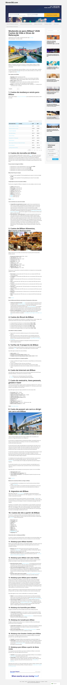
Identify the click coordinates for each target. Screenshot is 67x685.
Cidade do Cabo (13, 531)
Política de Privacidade (31, 681)
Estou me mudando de (51, 149)
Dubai (11, 195)
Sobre (23, 681)
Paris (11, 196)
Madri (30, 155)
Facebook (42, 681)
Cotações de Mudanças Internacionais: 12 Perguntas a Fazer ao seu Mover (53, 105)
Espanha (18, 71)
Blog (20, 681)
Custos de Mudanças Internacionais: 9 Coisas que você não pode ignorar (53, 80)
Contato (26, 681)
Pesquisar (30, 121)
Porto (17, 123)
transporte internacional (21, 96)
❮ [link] (27, 150)
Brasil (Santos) (11, 140)
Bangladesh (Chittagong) (13, 138)
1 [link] (29, 150)
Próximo (55, 159)
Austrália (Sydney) (12, 133)
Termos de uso (38, 681)
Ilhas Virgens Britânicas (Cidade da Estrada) (17, 142)
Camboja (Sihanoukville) (13, 147)
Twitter (46, 681)
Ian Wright (31, 37)
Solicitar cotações (51, 15)
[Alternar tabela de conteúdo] (17, 89)
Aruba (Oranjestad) (12, 130)
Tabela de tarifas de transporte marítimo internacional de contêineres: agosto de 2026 (53, 42)
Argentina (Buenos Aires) (13, 128)
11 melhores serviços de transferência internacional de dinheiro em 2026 (53, 67)
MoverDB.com (12, 2)
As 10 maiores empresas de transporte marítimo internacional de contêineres (53, 117)
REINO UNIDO (13, 656)
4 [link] (34, 150)
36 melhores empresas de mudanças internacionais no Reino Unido (53, 130)
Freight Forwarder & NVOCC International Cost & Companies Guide (53, 92)
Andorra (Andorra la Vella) (13, 126)
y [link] (39, 150)
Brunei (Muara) (12, 145)
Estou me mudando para (52, 153)
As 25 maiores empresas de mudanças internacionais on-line (53, 55)
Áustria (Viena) (11, 135)
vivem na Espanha (20, 493)
